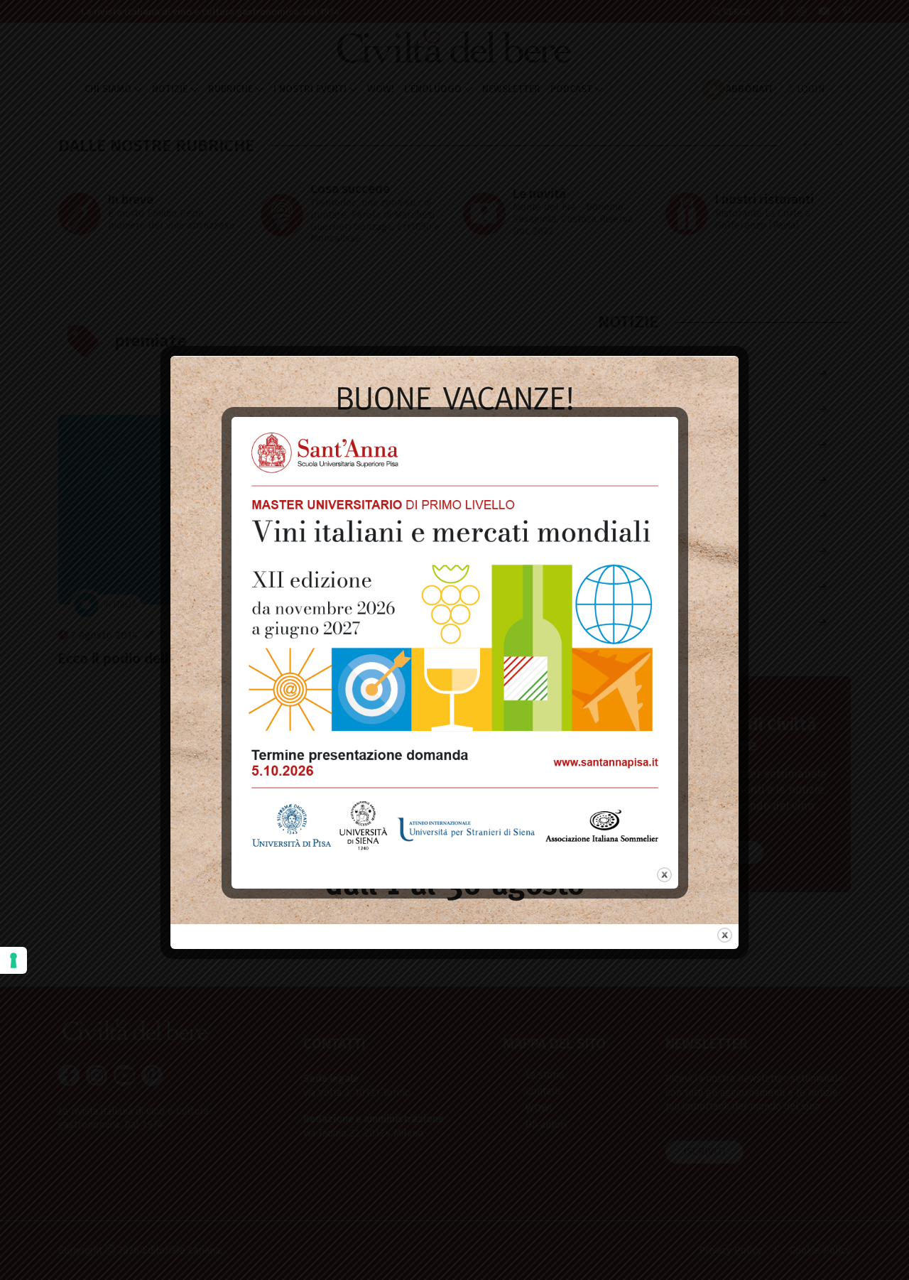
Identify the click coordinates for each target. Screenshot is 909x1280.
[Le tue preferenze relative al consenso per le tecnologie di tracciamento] (13, 960)
